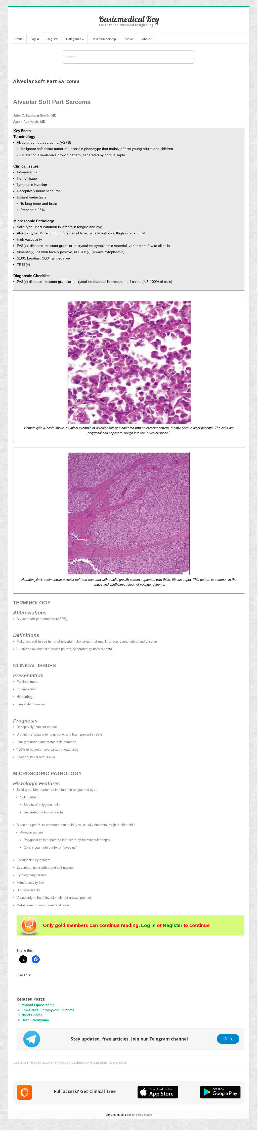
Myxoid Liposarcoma (38, 1005)
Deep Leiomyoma (35, 1020)
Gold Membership (104, 39)
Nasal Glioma (32, 1015)
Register (52, 39)
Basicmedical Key (129, 19)
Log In (34, 39)
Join (228, 1038)
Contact (129, 39)
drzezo (46, 1062)
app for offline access (129, 1114)
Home (18, 39)
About (146, 39)
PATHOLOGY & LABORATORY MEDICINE (80, 1062)
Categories (75, 39)
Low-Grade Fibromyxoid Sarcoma (48, 1010)
